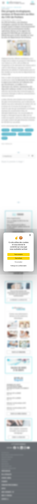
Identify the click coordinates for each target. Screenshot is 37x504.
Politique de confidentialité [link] (18, 266)
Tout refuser (18, 258)
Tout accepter (18, 254)
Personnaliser (18, 262)
